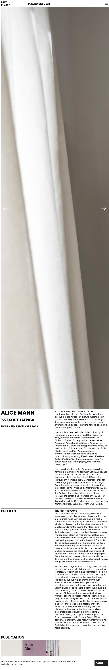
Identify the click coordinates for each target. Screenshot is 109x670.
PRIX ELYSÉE (5, 3)
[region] (54, 663)
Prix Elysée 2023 (39, 3)
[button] (106, 3)
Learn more (16, 664)
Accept (101, 663)
